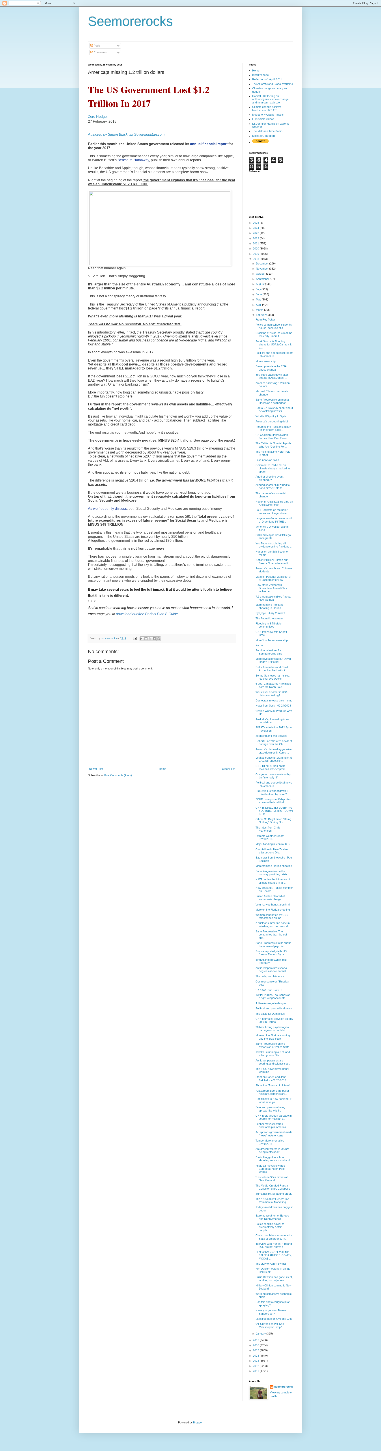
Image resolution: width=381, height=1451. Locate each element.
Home (162, 768)
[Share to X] (150, 638)
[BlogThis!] (146, 638)
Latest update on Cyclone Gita (274, 1318)
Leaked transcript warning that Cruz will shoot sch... (274, 759)
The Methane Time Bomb (267, 131)
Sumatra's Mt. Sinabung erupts (274, 1193)
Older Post (228, 768)
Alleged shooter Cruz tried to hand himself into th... (273, 487)
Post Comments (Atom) (118, 775)
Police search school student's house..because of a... (274, 326)
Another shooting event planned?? (269, 478)
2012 (256, 1366)
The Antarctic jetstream (269, 618)
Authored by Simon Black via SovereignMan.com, (126, 134)
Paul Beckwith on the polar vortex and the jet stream (272, 511)
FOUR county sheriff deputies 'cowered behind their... (273, 801)
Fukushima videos (263, 119)
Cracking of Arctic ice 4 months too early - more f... (274, 335)
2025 (256, 222)
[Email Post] (134, 638)
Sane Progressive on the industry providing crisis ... (273, 873)
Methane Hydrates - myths (268, 114)
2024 (256, 228)
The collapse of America (270, 976)
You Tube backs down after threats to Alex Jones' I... (272, 376)
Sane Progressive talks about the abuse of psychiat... (273, 944)
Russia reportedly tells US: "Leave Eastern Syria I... (271, 953)
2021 (256, 243)
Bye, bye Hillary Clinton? (270, 613)
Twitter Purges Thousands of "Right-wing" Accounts (272, 997)
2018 (256, 259)
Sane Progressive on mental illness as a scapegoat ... (272, 401)
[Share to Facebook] (154, 638)
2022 (256, 238)
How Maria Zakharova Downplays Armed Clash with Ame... (272, 588)
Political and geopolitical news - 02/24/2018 (274, 784)
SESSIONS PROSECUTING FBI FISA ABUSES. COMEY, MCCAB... (273, 1255)
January (261, 1333)
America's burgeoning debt (272, 421)
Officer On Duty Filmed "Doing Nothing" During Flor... (273, 821)
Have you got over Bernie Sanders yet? (271, 1312)
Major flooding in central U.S (272, 844)
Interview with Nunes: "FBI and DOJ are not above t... (274, 1245)
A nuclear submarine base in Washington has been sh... (273, 925)
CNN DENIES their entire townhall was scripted (271, 768)
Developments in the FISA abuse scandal (271, 368)
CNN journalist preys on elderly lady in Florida (274, 1020)
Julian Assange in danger (271, 1003)
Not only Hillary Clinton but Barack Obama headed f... (273, 562)
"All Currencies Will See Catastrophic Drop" (270, 1325)
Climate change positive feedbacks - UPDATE (266, 108)
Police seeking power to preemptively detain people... (270, 1227)
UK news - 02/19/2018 (269, 990)
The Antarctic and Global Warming (272, 84)
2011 (256, 1371)
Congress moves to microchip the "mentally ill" (273, 776)
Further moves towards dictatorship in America (271, 1126)
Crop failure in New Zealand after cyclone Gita (272, 851)
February (261, 315)
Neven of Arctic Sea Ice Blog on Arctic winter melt (274, 503)
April (259, 304)
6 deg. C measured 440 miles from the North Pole (273, 685)
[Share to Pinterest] (158, 638)
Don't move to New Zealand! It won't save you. (273, 1100)
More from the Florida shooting (274, 866)
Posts (96, 45)
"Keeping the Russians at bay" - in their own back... (274, 428)
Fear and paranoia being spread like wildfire (270, 1109)
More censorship (266, 361)
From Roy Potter (265, 319)
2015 (256, 1350)
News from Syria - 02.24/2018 (273, 705)
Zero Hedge (97, 116)
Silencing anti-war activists (271, 735)
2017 (256, 1340)
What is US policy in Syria (271, 416)
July (258, 289)
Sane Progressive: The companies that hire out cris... (271, 934)
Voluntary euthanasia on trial (273, 904)
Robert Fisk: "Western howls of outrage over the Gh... (274, 743)
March (260, 309)
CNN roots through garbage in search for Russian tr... (274, 1117)
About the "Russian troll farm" (273, 1085)
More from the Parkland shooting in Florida (270, 606)
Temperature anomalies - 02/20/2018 (271, 1142)
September (263, 279)
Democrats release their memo (274, 700)
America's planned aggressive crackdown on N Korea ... (274, 751)
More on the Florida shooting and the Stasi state (273, 1037)
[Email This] (142, 638)
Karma (259, 645)
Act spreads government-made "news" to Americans (274, 1134)
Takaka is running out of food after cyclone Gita (273, 1054)
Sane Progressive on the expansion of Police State (272, 1045)
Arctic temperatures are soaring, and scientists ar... (273, 1062)
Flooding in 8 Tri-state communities (269, 625)
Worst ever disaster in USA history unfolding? (271, 694)
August (260, 284)
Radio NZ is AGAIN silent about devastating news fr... (274, 410)
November (262, 268)
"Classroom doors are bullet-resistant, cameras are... (273, 1092)
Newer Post (96, 768)
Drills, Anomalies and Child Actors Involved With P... (272, 669)
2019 (256, 253)
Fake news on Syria (267, 460)
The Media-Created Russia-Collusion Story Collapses (273, 1187)
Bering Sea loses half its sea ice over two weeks (272, 677)
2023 (256, 233)
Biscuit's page (260, 75)
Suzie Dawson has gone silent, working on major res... (274, 1279)
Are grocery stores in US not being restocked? (272, 1150)
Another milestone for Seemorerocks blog (269, 652)
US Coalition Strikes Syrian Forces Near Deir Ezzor (272, 436)
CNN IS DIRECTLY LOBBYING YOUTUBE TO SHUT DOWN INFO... (274, 811)
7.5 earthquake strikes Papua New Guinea (273, 598)
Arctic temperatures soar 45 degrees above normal (272, 970)
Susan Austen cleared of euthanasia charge (270, 898)
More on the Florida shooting (273, 909)
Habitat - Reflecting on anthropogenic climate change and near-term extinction (270, 99)
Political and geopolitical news (274, 1008)
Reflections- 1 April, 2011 (267, 79)
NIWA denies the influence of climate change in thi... (273, 881)
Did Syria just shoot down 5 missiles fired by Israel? (272, 792)
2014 (256, 1355)
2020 (256, 248)
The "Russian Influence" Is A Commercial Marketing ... (272, 1201)
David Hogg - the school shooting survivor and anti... (274, 1159)
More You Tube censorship (272, 640)
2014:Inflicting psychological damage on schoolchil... (272, 1029)
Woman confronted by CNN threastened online (272, 916)
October (261, 273)
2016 (256, 1345)
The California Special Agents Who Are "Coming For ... (273, 445)
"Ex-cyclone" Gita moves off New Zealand (272, 1179)
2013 (256, 1360)
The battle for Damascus (270, 1013)
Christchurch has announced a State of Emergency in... (274, 1237)
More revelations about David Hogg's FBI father (273, 660)
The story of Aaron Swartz (271, 1263)
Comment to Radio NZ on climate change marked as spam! (273, 468)
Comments (100, 52)
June (259, 294)
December (262, 263)
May (259, 299)
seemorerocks (283, 1386)
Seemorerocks (130, 21)
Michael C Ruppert (263, 135)
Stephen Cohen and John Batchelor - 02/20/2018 (271, 1079)
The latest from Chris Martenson (268, 829)
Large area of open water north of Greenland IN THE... (274, 520)
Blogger (197, 1422)
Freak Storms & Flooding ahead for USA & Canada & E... (273, 344)
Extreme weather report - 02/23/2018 (270, 837)
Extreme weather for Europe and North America (272, 1217)
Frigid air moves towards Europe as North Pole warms (270, 1169)
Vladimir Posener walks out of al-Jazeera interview (273, 578)
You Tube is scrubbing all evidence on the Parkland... (273, 545)
